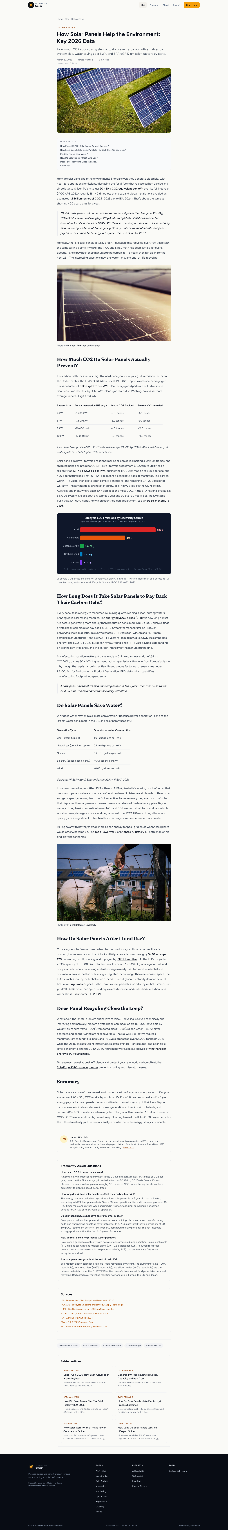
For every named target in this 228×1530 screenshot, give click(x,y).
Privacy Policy (184, 1525)
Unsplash (95, 345)
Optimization (102, 1496)
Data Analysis (77, 19)
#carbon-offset (90, 1345)
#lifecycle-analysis (112, 1345)
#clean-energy (133, 1345)
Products (154, 5)
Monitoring (101, 1491)
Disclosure (195, 1525)
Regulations (101, 1501)
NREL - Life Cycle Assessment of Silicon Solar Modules (87, 1309)
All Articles (101, 1471)
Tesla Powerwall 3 (105, 832)
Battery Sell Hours (178, 1471)
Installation (101, 1486)
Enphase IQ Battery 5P (134, 832)
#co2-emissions (153, 1345)
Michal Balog (74, 924)
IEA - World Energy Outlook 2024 (77, 1318)
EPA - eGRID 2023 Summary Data (77, 1322)
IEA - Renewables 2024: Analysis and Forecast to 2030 (87, 1300)
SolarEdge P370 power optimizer (77, 1067)
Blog (143, 5)
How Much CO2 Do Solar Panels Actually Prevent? (84, 146)
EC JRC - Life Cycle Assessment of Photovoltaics (84, 1313)
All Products (138, 1471)
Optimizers (137, 1476)
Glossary (100, 1506)
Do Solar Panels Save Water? (74, 154)
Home (60, 19)
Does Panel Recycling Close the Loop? (78, 161)
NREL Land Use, (127, 959)
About (166, 5)
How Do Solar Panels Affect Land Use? (79, 158)
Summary (64, 165)
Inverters (136, 1481)
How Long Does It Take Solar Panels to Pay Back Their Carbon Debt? (93, 150)
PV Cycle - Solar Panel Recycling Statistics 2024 (84, 1326)
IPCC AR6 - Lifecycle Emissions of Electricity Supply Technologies (93, 1304)
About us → (128, 1147)
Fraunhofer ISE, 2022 (87, 994)
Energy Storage (139, 1486)
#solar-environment (68, 1345)
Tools (172, 1465)
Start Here (191, 5)
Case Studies (102, 1476)
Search (176, 5)
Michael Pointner (76, 345)
